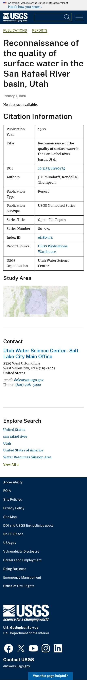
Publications (15, 30)
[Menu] (79, 18)
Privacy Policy (13, 508)
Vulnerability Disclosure (21, 551)
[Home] (15, 21)
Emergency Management (22, 577)
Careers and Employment (22, 560)
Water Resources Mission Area (27, 457)
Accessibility (13, 482)
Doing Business (14, 569)
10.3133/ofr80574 (51, 168)
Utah (7, 443)
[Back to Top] (72, 665)
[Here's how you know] (43, 5)
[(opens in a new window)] (8, 648)
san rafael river (15, 436)
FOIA (7, 491)
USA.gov (9, 543)
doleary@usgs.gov (29, 380)
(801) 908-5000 (28, 385)
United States (14, 430)
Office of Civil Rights (18, 586)
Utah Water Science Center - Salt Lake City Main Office (41, 353)
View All (10, 464)
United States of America (23, 450)
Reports (39, 30)
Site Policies (12, 499)
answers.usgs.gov (16, 666)
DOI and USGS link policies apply (28, 525)
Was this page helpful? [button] (50, 676)
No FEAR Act (13, 534)
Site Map (10, 517)
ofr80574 (45, 237)
